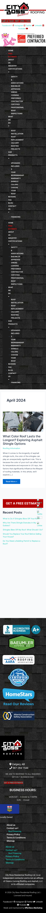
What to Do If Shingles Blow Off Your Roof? (21, 518)
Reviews (12, 197)
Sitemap (11, 841)
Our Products (12, 153)
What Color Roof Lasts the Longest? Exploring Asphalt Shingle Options (22, 440)
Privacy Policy (13, 834)
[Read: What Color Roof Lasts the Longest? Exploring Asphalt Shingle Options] (23, 421)
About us (11, 61)
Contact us (12, 207)
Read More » (11, 481)
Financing (15, 217)
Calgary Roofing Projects (15, 146)
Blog (10, 370)
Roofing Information (11, 448)
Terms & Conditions (16, 837)
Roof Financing (14, 831)
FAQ (10, 367)
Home (10, 223)
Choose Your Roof (14, 191)
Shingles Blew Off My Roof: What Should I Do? (23, 530)
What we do (10, 120)
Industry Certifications (15, 67)
